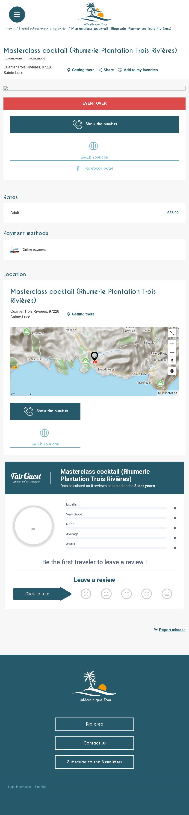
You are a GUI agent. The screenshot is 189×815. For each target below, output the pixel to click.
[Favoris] (166, 10)
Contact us (94, 743)
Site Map (40, 787)
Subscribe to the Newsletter (94, 762)
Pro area (94, 724)
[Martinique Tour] (94, 684)
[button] (177, 10)
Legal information (19, 787)
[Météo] (155, 12)
